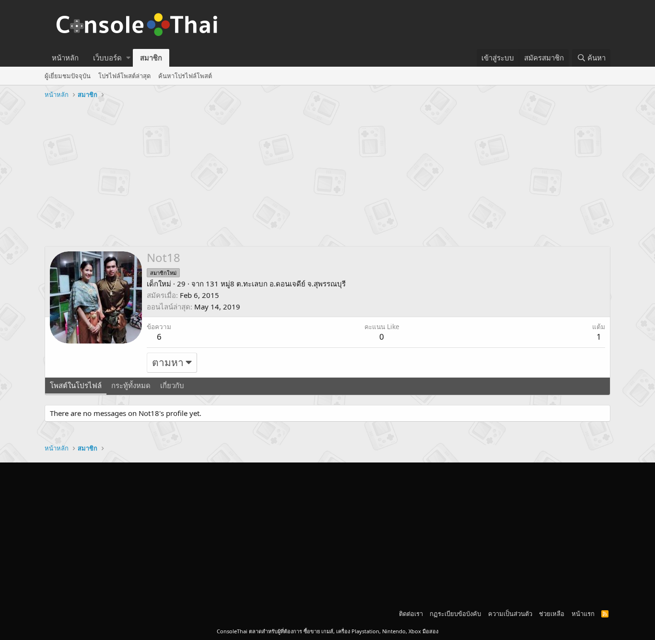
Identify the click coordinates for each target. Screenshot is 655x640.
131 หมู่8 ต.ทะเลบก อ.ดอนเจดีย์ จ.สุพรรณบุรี (276, 283)
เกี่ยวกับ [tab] (172, 385)
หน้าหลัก (65, 57)
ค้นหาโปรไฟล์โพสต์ (185, 75)
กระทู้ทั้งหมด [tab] (131, 385)
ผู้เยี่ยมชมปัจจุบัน (68, 75)
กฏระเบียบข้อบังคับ (455, 613)
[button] (128, 58)
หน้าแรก (583, 613)
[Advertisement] (327, 174)
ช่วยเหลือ (551, 613)
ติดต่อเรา (411, 613)
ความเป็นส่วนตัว (510, 613)
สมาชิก (151, 57)
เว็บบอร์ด (107, 57)
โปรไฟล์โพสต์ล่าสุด (124, 75)
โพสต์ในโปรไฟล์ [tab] (76, 385)
